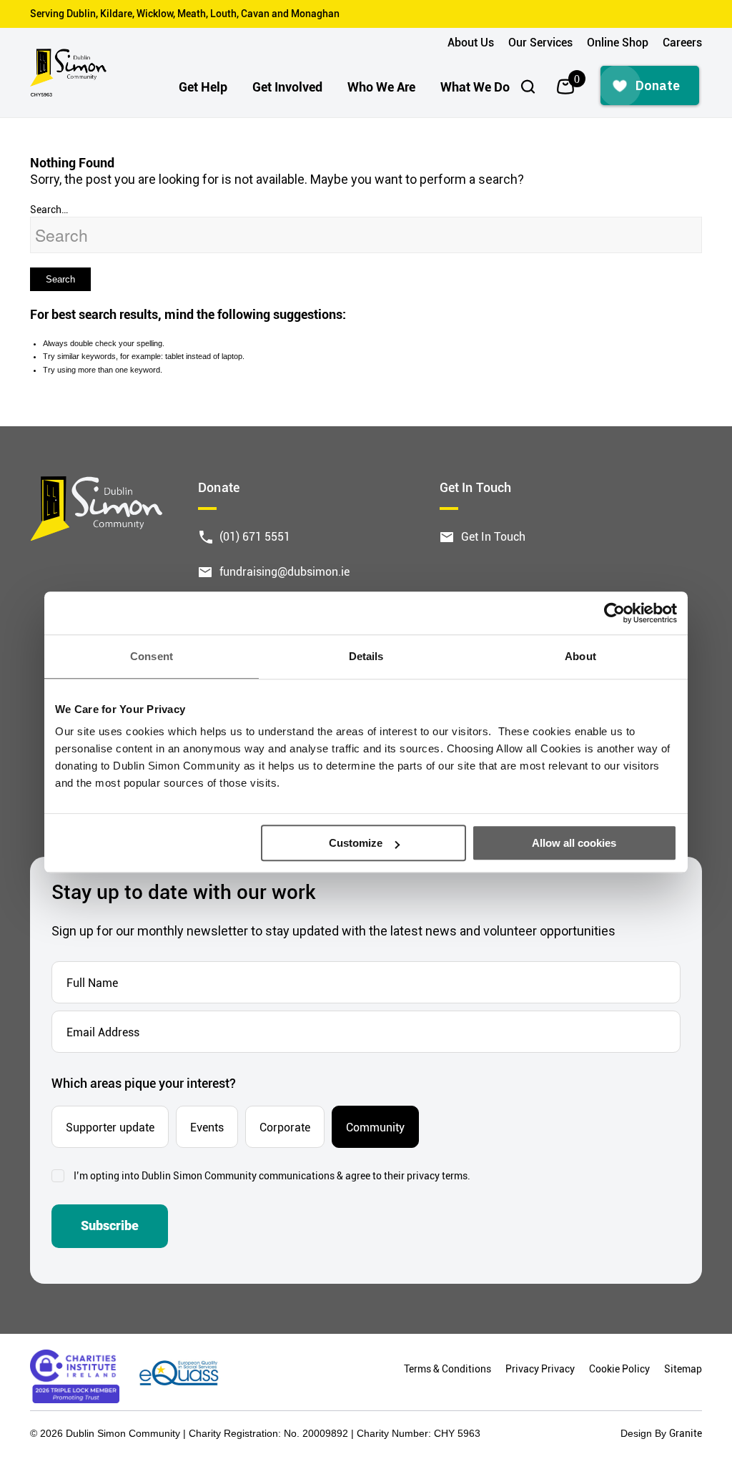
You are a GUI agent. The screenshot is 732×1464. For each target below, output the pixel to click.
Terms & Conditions (447, 1368)
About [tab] (580, 656)
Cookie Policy (619, 1368)
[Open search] (527, 86)
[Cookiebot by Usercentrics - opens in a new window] (614, 613)
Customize (355, 843)
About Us (470, 42)
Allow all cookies (574, 843)
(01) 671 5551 (254, 536)
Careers (682, 42)
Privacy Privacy (540, 1368)
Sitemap (683, 1368)
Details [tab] (366, 656)
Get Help (203, 86)
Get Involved (287, 86)
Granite (685, 1433)
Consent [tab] (151, 656)
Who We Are (381, 86)
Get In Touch (493, 536)
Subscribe (110, 1225)
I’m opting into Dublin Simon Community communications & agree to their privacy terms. (272, 1175)
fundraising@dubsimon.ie (284, 571)
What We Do (475, 86)
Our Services (540, 42)
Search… (49, 209)
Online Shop (617, 42)
